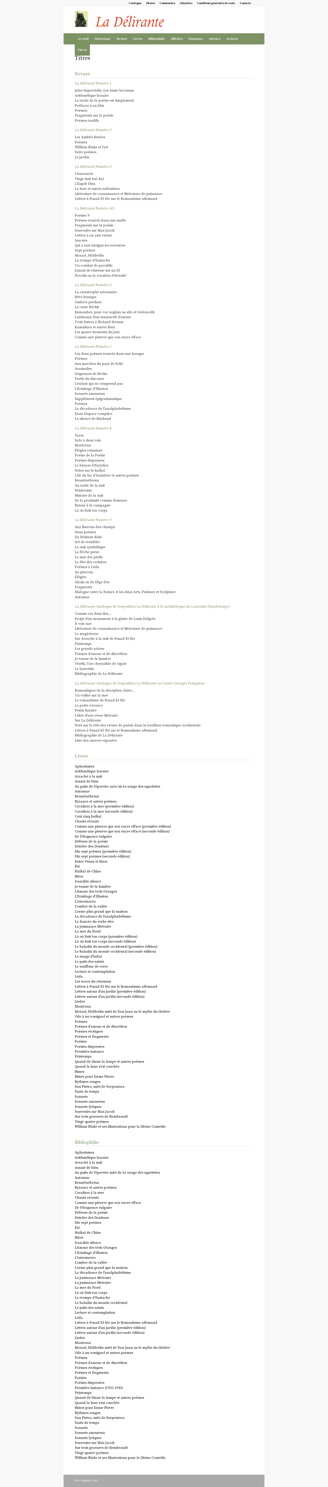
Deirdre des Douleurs (92, 846)
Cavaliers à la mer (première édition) (104, 806)
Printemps (83, 1056)
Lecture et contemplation (95, 971)
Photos (150, 3)
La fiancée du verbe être (94, 921)
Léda (79, 976)
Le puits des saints (89, 961)
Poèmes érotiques (89, 1031)
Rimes (79, 1071)
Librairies (186, 3)
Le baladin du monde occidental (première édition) (116, 946)
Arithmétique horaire (92, 771)
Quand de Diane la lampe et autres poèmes (109, 1061)
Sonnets (81, 1096)
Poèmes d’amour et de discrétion (101, 1026)
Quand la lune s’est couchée (97, 1066)
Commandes (167, 3)
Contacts (245, 3)
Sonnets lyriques (88, 1106)
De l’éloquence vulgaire (93, 836)
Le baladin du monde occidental (101, 1303)
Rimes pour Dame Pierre (94, 1076)
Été (77, 866)
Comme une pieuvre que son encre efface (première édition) (123, 826)
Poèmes (81, 1021)
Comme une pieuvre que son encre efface (108, 1202)
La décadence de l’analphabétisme (103, 916)
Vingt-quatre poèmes (92, 1121)
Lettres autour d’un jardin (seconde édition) (110, 996)
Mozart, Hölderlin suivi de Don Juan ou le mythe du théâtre (122, 1011)
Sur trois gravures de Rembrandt (101, 1116)
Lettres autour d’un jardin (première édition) (110, 991)
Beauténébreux (87, 796)
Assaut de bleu (86, 781)
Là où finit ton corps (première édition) (106, 936)
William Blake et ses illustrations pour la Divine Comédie (120, 1126)
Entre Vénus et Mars (91, 861)
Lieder (80, 1001)
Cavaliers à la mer (89, 1192)
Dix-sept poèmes (88, 1222)
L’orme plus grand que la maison (101, 911)
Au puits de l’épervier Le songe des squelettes (117, 786)
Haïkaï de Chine (88, 871)
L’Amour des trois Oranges (96, 891)
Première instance (89, 1051)
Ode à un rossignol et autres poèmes (104, 1016)
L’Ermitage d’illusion (91, 1253)
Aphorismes (84, 766)
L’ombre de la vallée (91, 906)
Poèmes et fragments (92, 1036)
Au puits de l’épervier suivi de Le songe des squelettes (117, 1172)
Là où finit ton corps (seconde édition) (105, 941)
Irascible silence (88, 881)
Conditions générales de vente (216, 3)
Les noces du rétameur (93, 981)
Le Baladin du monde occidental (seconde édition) (115, 951)
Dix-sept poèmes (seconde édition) (102, 856)
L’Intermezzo (85, 901)
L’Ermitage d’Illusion (91, 896)
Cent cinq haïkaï (88, 816)
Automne (82, 791)
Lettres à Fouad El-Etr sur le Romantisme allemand (116, 986)
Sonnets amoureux (90, 1101)
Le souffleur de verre (91, 966)
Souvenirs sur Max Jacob (95, 1111)
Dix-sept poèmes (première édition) (103, 851)
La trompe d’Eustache (92, 1297)
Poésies (81, 1041)
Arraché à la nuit (88, 776)
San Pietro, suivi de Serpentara (100, 1086)
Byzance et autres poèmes (95, 801)
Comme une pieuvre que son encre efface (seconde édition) (122, 831)
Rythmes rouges (87, 1081)
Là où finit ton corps (91, 1292)
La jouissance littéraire (93, 926)
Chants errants (87, 821)
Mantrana (83, 1006)
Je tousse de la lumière (93, 886)
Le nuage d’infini (88, 956)
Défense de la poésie (91, 841)
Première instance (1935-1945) (99, 1388)
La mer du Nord (88, 931)
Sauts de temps (87, 1091)
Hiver (79, 876)
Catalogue (135, 3)
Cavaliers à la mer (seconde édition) (104, 811)
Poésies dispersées (89, 1046)
